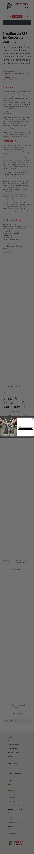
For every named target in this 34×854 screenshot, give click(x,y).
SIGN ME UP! (25, 429)
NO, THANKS (25, 431)
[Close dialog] (33, 418)
